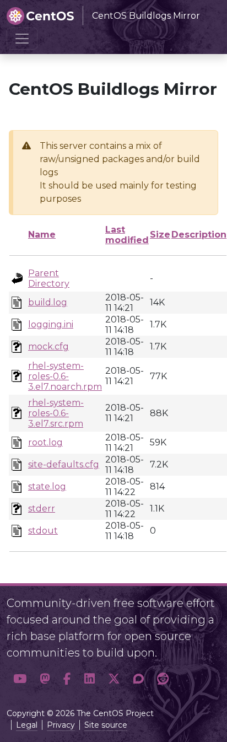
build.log (47, 302)
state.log (47, 486)
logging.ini (50, 324)
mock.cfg (48, 346)
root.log (45, 442)
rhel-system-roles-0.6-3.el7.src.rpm (56, 413)
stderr (41, 508)
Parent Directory (48, 278)
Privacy (61, 725)
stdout (43, 530)
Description (198, 234)
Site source (105, 725)
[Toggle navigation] (22, 39)
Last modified (127, 234)
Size (160, 234)
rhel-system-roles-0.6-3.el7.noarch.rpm (65, 376)
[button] (20, 679)
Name (42, 234)
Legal (26, 725)
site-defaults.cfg (63, 464)
